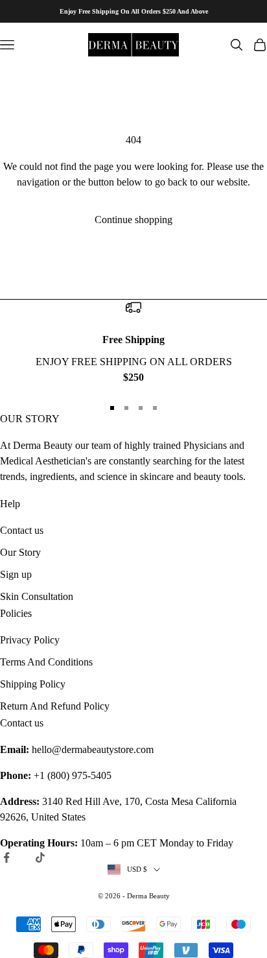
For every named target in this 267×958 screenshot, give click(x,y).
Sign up (16, 574)
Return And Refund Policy (55, 706)
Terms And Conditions (46, 661)
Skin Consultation (36, 596)
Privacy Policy (30, 639)
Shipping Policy (32, 683)
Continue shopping (133, 219)
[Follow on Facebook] (6, 857)
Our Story (20, 552)
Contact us (21, 530)
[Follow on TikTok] (40, 857)
